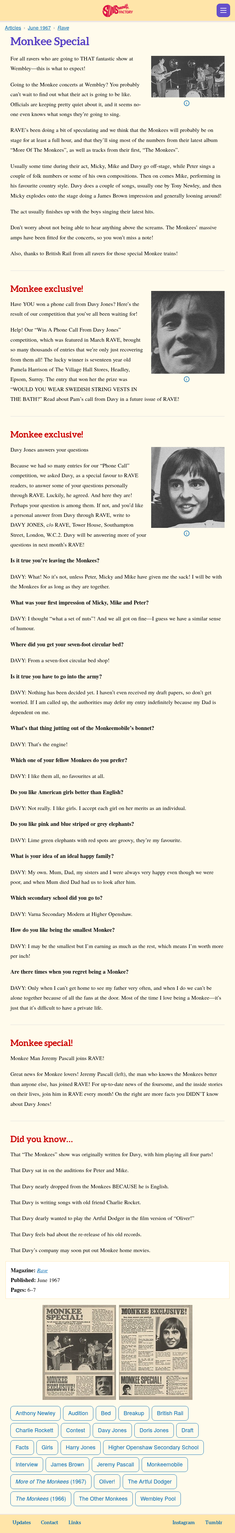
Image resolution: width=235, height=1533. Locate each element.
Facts (22, 1447)
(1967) (51, 1481)
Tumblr (213, 1522)
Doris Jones (154, 1430)
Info (187, 103)
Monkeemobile (165, 1464)
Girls (47, 1447)
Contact (49, 1522)
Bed (106, 1413)
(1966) (41, 1498)
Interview (27, 1464)
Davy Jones (112, 1430)
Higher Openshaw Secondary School (153, 1447)
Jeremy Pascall (115, 1464)
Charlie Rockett (34, 1430)
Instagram (184, 1522)
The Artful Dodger (150, 1481)
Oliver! (107, 1481)
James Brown (67, 1464)
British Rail (170, 1413)
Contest (75, 1430)
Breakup (134, 1413)
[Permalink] (91, 289)
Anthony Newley (35, 1413)
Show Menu (223, 10)
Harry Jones (80, 1447)
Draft (187, 1430)
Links (75, 1522)
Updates (22, 1522)
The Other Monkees (103, 1498)
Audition (78, 1413)
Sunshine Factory (118, 10)
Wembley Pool (158, 1498)
